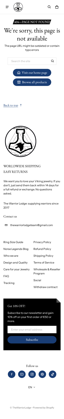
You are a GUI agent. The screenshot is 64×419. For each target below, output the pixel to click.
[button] (49, 7)
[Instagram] (32, 374)
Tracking (9, 283)
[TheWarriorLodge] (18, 7)
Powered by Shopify (43, 407)
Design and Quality (15, 262)
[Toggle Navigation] (7, 7)
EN (30, 387)
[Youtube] (22, 374)
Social (37, 280)
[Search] (52, 61)
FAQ (6, 276)
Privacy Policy (42, 242)
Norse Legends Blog (16, 249)
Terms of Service (43, 262)
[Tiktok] (52, 374)
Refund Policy (42, 249)
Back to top (10, 105)
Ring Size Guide (13, 242)
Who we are (10, 255)
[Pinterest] (42, 374)
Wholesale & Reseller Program (46, 271)
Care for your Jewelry (16, 269)
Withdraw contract (45, 287)
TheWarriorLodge (21, 407)
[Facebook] (11, 374)
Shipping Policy (43, 255)
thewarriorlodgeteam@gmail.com (31, 225)
